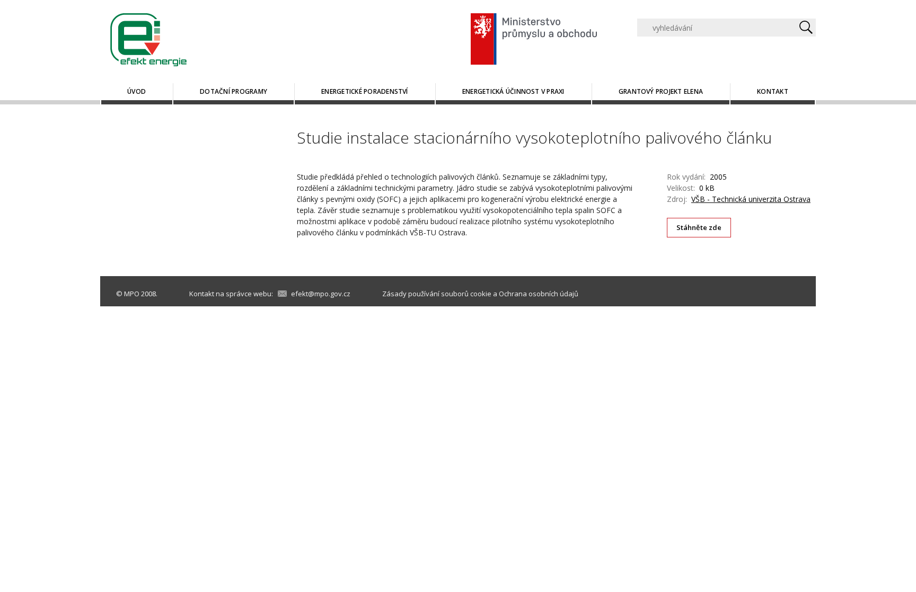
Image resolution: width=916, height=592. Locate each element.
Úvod (136, 91)
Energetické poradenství (364, 91)
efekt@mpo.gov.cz (320, 293)
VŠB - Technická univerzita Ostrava (751, 199)
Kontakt (772, 91)
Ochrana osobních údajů (538, 293)
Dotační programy (233, 91)
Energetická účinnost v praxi (513, 91)
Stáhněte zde (699, 227)
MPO (131, 293)
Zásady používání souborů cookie (436, 293)
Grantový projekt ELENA (661, 91)
